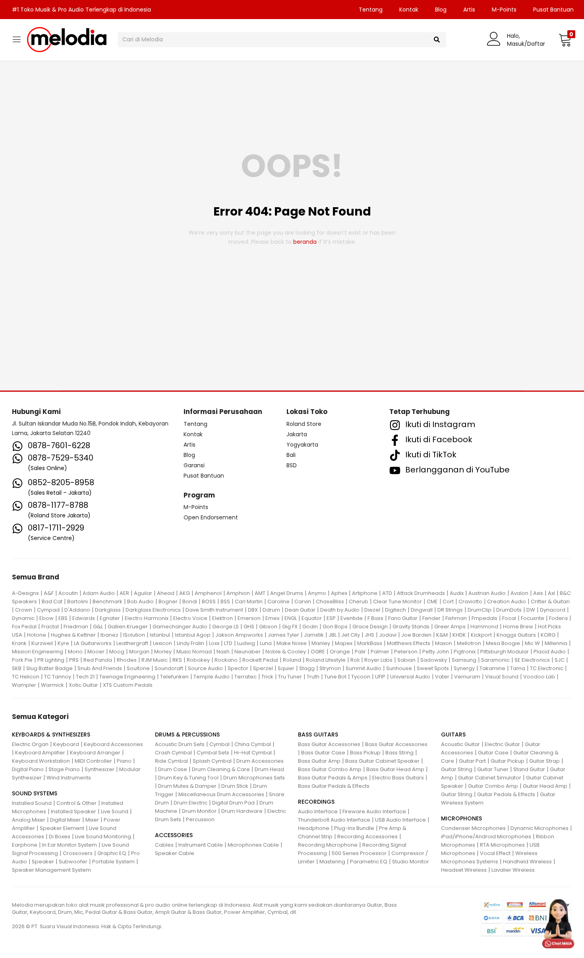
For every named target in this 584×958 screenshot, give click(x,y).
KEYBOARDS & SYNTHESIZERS (51, 734)
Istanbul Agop (193, 635)
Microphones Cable (253, 845)
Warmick (52, 685)
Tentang (371, 10)
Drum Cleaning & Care (221, 769)
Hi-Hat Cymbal (253, 752)
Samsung (464, 660)
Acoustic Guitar (460, 744)
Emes (272, 618)
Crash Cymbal (173, 752)
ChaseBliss (330, 601)
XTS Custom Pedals (128, 685)
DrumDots (509, 610)
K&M (442, 635)
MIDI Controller (93, 761)
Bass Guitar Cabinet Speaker (382, 761)
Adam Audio (99, 593)
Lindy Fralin (190, 643)
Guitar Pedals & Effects (506, 794)
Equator (312, 618)
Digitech (395, 610)
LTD (228, 643)
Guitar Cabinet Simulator (489, 777)
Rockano (226, 660)
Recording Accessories (367, 836)
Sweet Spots (433, 668)
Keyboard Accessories (113, 744)
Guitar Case (493, 752)
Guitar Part (472, 761)
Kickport (481, 635)
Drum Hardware (242, 811)
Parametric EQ (368, 861)
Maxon (443, 643)
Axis (538, 593)
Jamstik (314, 635)
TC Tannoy (57, 676)
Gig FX (290, 626)
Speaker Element (62, 828)
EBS (63, 618)
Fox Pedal (24, 626)
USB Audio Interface (400, 820)
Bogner (168, 601)
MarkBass (369, 643)
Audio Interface (318, 811)
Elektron (222, 618)
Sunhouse (399, 668)
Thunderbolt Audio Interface (334, 820)
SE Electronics (532, 660)
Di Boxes (59, 836)
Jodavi (387, 635)
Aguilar (143, 593)
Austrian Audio (487, 593)
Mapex (343, 643)
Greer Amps (450, 626)
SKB (16, 668)
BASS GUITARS (318, 734)
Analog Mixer (28, 820)
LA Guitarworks (93, 643)
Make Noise (292, 643)
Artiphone (364, 593)
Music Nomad (194, 651)
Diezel (372, 610)
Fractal (50, 626)
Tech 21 (85, 676)
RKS (177, 660)
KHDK (459, 635)
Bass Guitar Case (323, 752)
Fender (431, 618)
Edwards (83, 618)
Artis (469, 10)
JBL (332, 635)
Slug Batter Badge (49, 668)
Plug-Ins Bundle (354, 828)
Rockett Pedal (260, 660)
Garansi (194, 465)
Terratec (245, 676)
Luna (266, 643)
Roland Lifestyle (326, 660)
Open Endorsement (211, 517)
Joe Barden (416, 635)
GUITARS (453, 734)
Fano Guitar (403, 618)
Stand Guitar (529, 769)
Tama (517, 668)
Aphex (339, 593)
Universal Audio (410, 676)
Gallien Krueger (128, 626)
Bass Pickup (365, 752)
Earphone (24, 845)
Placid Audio (550, 651)
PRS (74, 660)
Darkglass (108, 610)
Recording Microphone (328, 845)
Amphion (238, 593)
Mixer (92, 820)
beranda (305, 242)
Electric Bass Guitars (398, 777)
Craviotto (470, 601)
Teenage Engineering (127, 676)
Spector (238, 668)
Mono (75, 651)
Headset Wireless (464, 870)
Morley (163, 651)
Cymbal (219, 744)
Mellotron (469, 643)
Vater (442, 676)
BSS (225, 601)
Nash (223, 651)
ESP (331, 618)
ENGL (290, 618)
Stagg (307, 668)
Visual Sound (501, 676)
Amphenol (208, 593)
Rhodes (127, 660)
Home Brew (518, 626)
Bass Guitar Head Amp (395, 769)
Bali (291, 455)
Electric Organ (30, 744)
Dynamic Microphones (540, 828)
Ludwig (246, 643)
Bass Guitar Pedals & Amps (332, 777)
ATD (387, 593)
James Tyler (283, 635)
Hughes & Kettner (73, 635)
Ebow (46, 618)
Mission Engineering (37, 651)
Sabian (406, 660)
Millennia (556, 643)
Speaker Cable (174, 853)
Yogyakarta (302, 445)
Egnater (110, 618)
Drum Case (172, 769)
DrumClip (479, 610)
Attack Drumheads (421, 593)
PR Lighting (50, 660)
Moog (116, 651)
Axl (551, 593)
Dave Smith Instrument (214, 610)
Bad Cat (52, 601)
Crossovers (78, 853)
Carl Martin (249, 601)
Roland (292, 660)
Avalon (519, 593)
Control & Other (76, 803)
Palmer (380, 651)
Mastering (332, 861)
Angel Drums (286, 593)
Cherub (358, 601)
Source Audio (205, 668)
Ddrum (271, 610)
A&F (49, 593)
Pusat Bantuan (553, 10)
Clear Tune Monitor (397, 601)
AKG (184, 593)
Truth (313, 676)
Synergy (464, 668)
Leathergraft (132, 643)
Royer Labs (378, 660)
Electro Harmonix (146, 618)
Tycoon (360, 676)
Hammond (484, 626)
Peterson (406, 651)
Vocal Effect (495, 853)
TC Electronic (546, 668)
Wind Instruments (68, 777)
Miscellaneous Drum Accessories (221, 794)
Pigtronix (465, 651)
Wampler (24, 685)
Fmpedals (484, 618)
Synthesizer (99, 769)
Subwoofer (73, 861)
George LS (225, 626)
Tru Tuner (290, 676)
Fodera (558, 618)
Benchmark (107, 601)
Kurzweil (42, 643)
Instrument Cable (200, 845)
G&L (98, 626)
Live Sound (114, 811)
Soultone (138, 668)
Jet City (350, 635)
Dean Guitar (300, 610)
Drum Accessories (260, 761)
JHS (369, 635)
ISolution (134, 635)
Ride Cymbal (171, 761)
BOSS (209, 601)
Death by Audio (340, 610)
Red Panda (97, 660)
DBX (253, 610)
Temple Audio (211, 676)
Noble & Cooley (285, 651)
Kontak (408, 10)
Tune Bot (335, 676)
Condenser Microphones (473, 828)
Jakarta (296, 434)
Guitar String (456, 769)
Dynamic (23, 618)
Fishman (456, 618)
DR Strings (450, 610)
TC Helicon (25, 676)
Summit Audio (363, 668)
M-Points (504, 10)
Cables (164, 845)
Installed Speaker (73, 811)
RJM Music (154, 660)
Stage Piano (64, 769)
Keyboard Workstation (41, 761)
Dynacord (552, 610)
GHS (249, 626)
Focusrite (532, 618)
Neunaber (247, 651)
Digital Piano (28, 769)
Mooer (95, 651)
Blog (441, 10)
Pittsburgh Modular (504, 651)
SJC (560, 660)
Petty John (435, 651)
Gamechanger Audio (180, 626)
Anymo (317, 593)
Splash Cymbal (212, 761)
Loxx (214, 643)
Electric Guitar (502, 744)
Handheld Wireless (527, 861)
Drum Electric (190, 802)
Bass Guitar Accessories (329, 744)
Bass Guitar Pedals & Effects (333, 786)
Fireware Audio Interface (374, 811)
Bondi (189, 601)
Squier (286, 668)
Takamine (492, 668)
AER (124, 593)
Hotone (36, 635)
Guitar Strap (544, 761)
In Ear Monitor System (69, 845)
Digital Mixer (65, 820)
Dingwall (422, 610)
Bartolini (77, 601)
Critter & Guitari (550, 601)
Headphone (313, 828)
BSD (291, 465)
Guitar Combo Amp (493, 786)
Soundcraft (169, 668)
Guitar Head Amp (545, 786)
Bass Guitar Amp (319, 761)
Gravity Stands (411, 626)
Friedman (76, 626)
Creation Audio (506, 601)
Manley (320, 643)
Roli (355, 660)
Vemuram (467, 676)
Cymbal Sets (213, 752)
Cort (448, 601)
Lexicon (162, 643)
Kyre (63, 643)
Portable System (113, 861)
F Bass (375, 618)
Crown (23, 610)
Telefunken (174, 676)
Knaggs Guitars (516, 635)
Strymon (330, 668)
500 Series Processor (359, 853)
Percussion (200, 819)
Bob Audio (140, 601)
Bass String (399, 752)
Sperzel (263, 668)
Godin (310, 626)
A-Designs (25, 593)
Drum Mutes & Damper (187, 786)
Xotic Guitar (83, 685)
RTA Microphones (502, 845)
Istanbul (160, 635)
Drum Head (269, 769)
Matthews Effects (408, 643)
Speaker (43, 861)
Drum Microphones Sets (254, 777)
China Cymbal (252, 744)
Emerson (249, 618)
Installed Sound (32, 803)
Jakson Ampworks (239, 635)
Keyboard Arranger (95, 752)
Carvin (302, 601)
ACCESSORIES (174, 835)
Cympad (48, 610)
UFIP (380, 676)
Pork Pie (22, 660)
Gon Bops (335, 626)
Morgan (139, 651)
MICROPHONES (461, 818)
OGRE (318, 651)
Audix (457, 593)
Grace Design (370, 626)
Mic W (532, 643)
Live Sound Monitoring (103, 836)
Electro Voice (190, 618)
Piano (124, 761)
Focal (509, 618)
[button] (565, 40)
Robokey (198, 660)
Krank (19, 643)
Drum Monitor (199, 811)
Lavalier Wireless (513, 870)
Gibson (268, 626)
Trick (267, 676)
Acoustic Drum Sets (180, 744)
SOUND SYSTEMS (34, 793)
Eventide (351, 618)
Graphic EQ (111, 853)
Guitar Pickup (507, 761)
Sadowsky (433, 660)
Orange (340, 651)
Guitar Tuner (493, 769)
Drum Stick (234, 786)
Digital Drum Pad (233, 802)
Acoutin (68, 593)
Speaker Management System (51, 870)
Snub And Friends (99, 668)
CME (432, 601)
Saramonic (495, 660)
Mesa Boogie (503, 643)
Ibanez (109, 635)
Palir (360, 651)
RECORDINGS (316, 802)
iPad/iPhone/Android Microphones (486, 836)
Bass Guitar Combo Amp (330, 769)
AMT (260, 593)
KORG (548, 635)
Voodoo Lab (539, 676)
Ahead (165, 593)
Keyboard (66, 744)
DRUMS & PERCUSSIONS (187, 734)
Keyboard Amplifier (40, 752)
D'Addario (77, 610)
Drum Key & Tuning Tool (188, 777)
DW (530, 610)
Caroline (278, 601)
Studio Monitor (410, 861)
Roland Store (303, 424)
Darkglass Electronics (153, 610)
